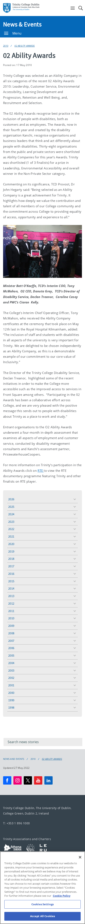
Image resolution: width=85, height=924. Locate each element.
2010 (5, 45)
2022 (11, 529)
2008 (11, 633)
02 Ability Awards (24, 45)
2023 (11, 522)
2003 (11, 670)
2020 (11, 544)
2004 (11, 663)
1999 (11, 700)
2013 (11, 596)
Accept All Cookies (42, 916)
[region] (42, 887)
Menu (16, 33)
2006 (11, 648)
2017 (11, 566)
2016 (11, 574)
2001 (11, 685)
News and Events (13, 759)
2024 (11, 514)
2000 (11, 693)
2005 (11, 655)
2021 (11, 536)
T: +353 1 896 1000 (16, 823)
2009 (11, 626)
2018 (11, 559)
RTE (41, 470)
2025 (11, 507)
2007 (11, 641)
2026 (11, 499)
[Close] (80, 857)
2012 (11, 603)
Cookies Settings (42, 904)
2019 (11, 551)
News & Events (22, 24)
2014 (11, 588)
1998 (11, 707)
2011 (11, 611)
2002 (11, 678)
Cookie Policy (61, 896)
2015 (11, 581)
